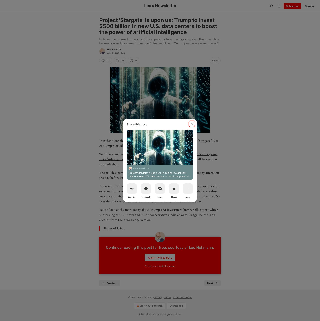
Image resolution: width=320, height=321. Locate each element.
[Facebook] (146, 188)
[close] (192, 123)
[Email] (160, 188)
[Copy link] (132, 188)
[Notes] (174, 188)
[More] (188, 188)
